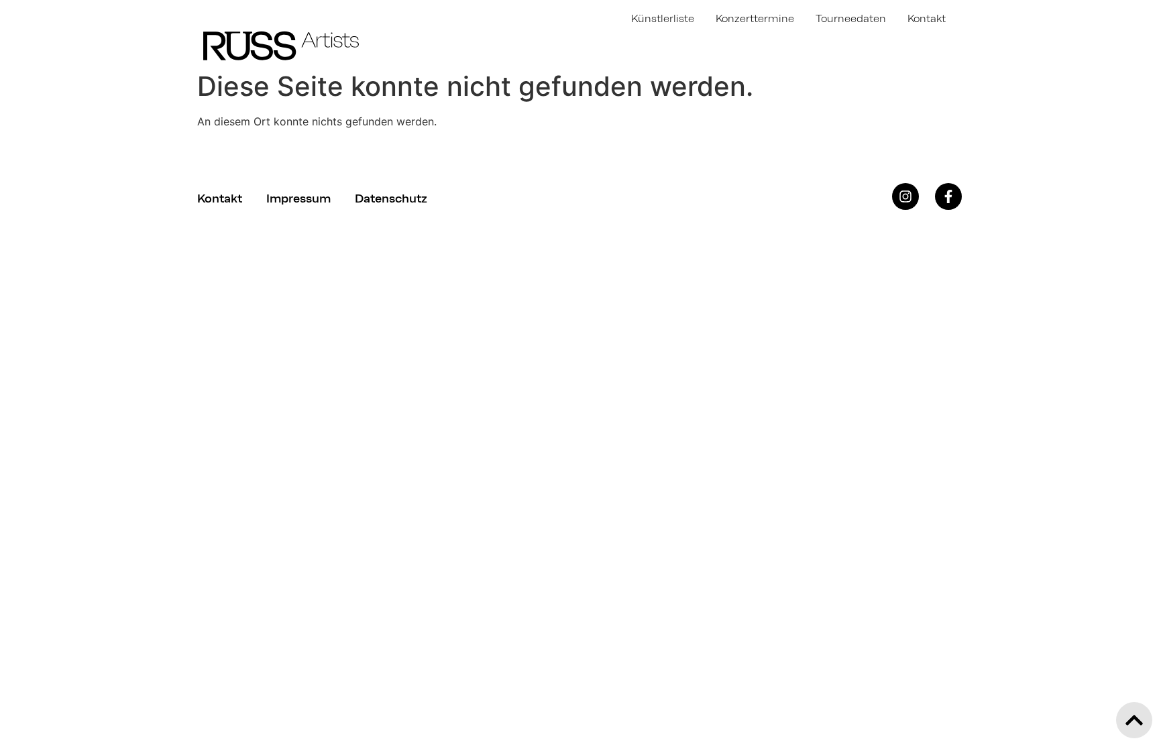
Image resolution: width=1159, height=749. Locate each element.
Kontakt (926, 18)
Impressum (298, 198)
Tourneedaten (851, 18)
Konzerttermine (755, 18)
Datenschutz (391, 198)
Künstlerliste (662, 18)
